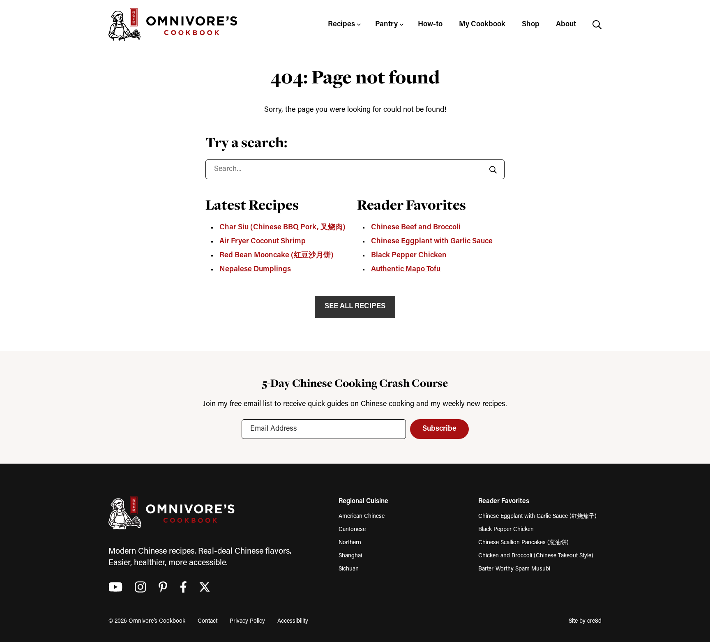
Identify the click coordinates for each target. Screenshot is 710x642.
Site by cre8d (585, 621)
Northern (350, 543)
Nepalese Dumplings (255, 269)
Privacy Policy (247, 621)
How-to (430, 24)
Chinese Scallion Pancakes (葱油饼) (523, 543)
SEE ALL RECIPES (355, 306)
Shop (530, 24)
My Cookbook (482, 24)
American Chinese (362, 516)
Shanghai (350, 556)
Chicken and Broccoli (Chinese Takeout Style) (535, 556)
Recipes (341, 24)
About (566, 24)
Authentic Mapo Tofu (405, 269)
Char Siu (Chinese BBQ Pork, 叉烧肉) (282, 227)
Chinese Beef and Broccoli (416, 227)
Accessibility (292, 621)
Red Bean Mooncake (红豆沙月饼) (276, 255)
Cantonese (352, 530)
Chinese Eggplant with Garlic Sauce (432, 241)
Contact (207, 621)
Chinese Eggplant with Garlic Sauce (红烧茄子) (537, 516)
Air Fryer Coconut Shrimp (262, 241)
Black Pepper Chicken (409, 255)
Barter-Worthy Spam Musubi (514, 569)
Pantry (386, 24)
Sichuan (349, 569)
